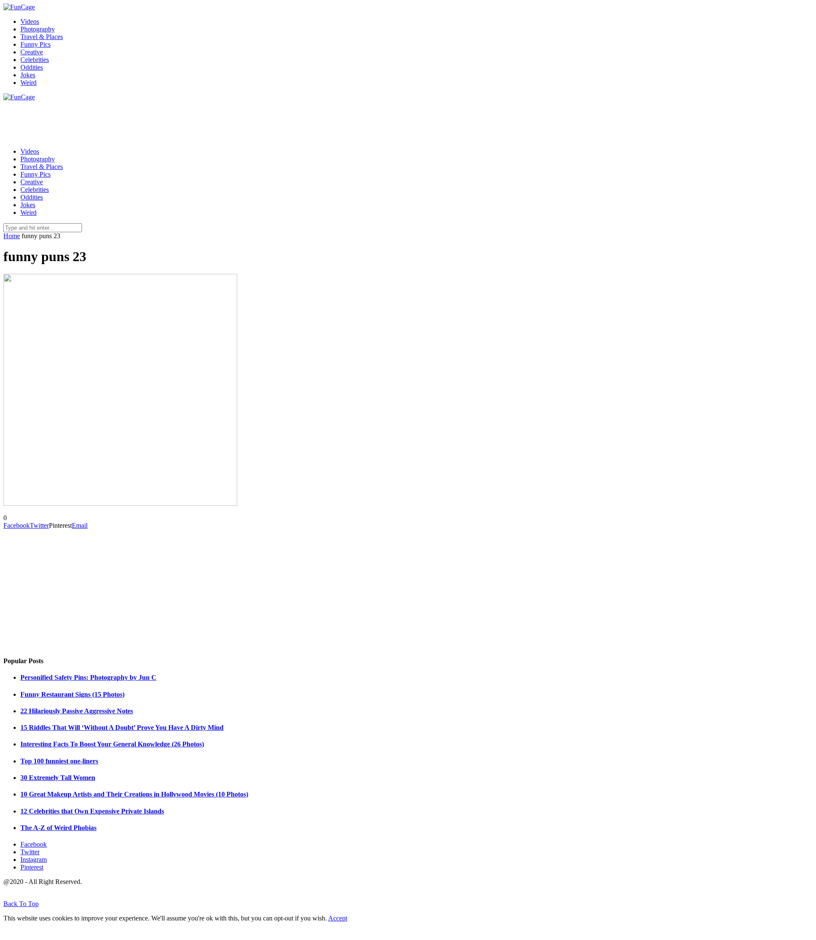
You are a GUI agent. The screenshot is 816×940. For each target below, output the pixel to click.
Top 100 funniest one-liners (59, 761)
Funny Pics (35, 44)
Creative (31, 52)
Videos (29, 21)
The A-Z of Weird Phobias (58, 827)
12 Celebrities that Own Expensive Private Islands (92, 811)
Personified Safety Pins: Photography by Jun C (88, 677)
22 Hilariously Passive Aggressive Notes (76, 711)
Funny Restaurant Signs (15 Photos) (72, 694)
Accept (337, 918)
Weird (28, 82)
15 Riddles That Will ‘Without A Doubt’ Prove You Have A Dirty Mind (122, 727)
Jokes (27, 75)
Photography (37, 29)
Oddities (31, 67)
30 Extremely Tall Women (57, 777)
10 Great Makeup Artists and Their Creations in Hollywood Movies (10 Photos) (134, 794)
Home (11, 235)
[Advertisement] (158, 120)
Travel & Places (41, 36)
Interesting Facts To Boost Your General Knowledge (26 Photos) (112, 744)
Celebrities (34, 59)
